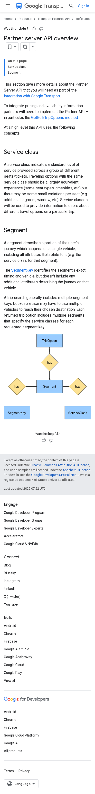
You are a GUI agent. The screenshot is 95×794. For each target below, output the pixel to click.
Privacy (24, 771)
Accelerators (14, 536)
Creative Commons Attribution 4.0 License (59, 465)
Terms (9, 771)
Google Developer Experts (23, 528)
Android (10, 626)
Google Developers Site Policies (53, 475)
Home (8, 19)
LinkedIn (10, 589)
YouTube (11, 604)
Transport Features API (54, 6)
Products (25, 19)
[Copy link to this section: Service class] (43, 152)
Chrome (10, 633)
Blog (7, 565)
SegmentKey (22, 270)
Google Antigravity (18, 657)
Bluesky (10, 573)
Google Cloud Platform (21, 735)
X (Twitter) (12, 596)
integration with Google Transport (32, 96)
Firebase (10, 641)
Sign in (83, 6)
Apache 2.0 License (76, 470)
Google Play (13, 673)
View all (10, 680)
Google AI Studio (16, 649)
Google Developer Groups (23, 520)
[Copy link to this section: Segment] (32, 231)
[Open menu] (8, 6)
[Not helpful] (41, 28)
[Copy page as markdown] (25, 47)
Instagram (12, 581)
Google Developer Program (24, 513)
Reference (83, 19)
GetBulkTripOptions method (54, 117)
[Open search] (71, 6)
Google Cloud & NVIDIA (21, 544)
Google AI (11, 743)
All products (13, 751)
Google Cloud (14, 665)
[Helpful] (34, 28)
